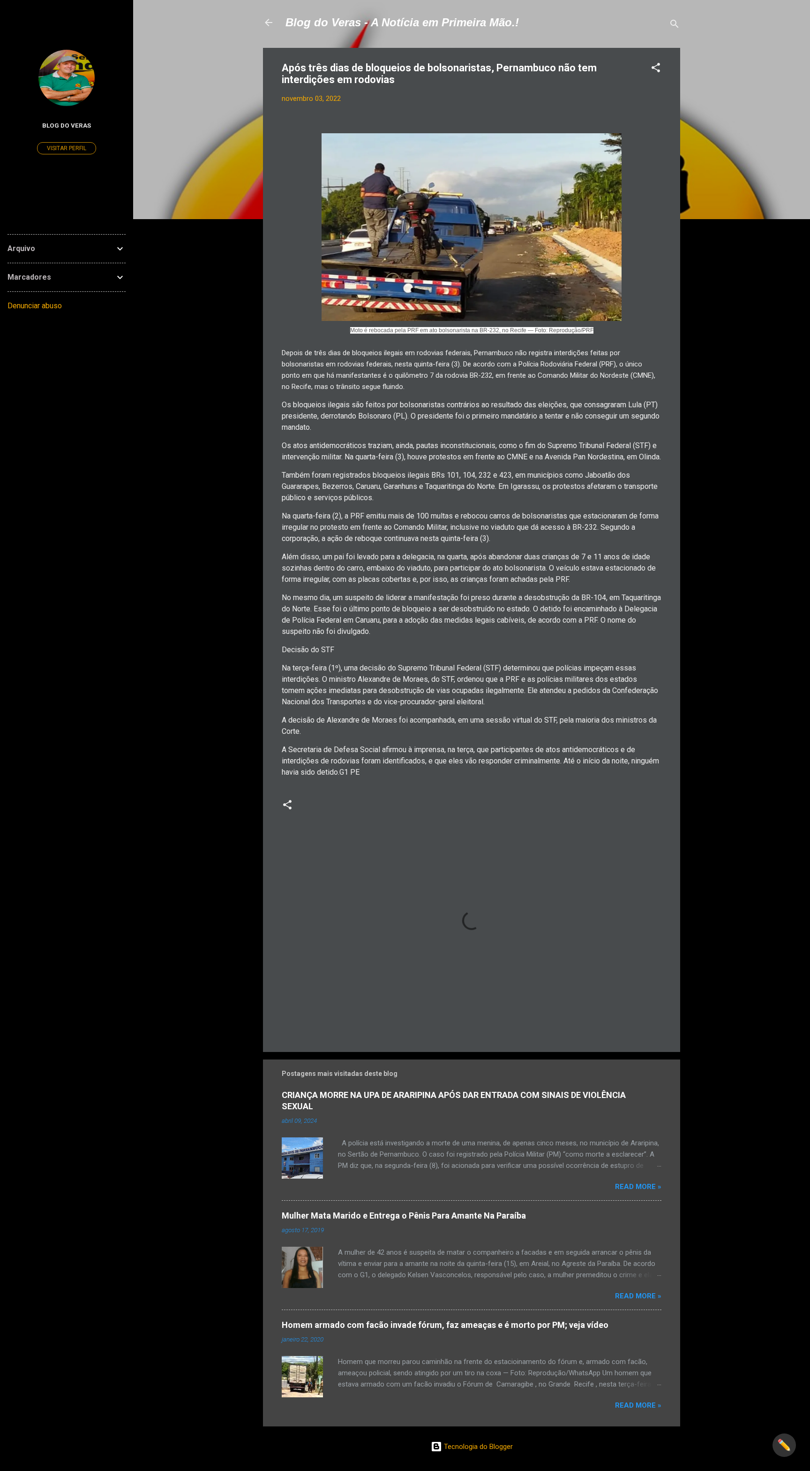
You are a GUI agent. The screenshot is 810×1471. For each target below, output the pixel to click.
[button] (655, 69)
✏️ (784, 1445)
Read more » (638, 1186)
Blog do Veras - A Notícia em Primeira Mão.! (402, 22)
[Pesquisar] (674, 25)
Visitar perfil (66, 148)
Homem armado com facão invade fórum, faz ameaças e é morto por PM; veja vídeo (445, 1325)
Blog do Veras (66, 125)
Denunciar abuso (35, 305)
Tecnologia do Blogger (477, 1446)
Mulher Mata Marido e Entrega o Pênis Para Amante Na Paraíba (404, 1215)
